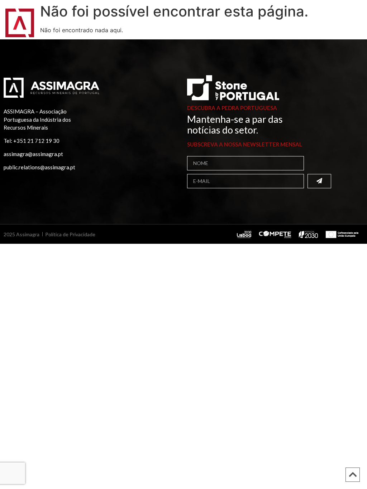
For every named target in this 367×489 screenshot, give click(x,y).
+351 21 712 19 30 (36, 140)
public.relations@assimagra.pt (39, 167)
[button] (352, 28)
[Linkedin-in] (336, 8)
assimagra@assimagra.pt (33, 154)
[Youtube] (353, 8)
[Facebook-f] (328, 8)
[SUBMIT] (319, 181)
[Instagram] (345, 8)
